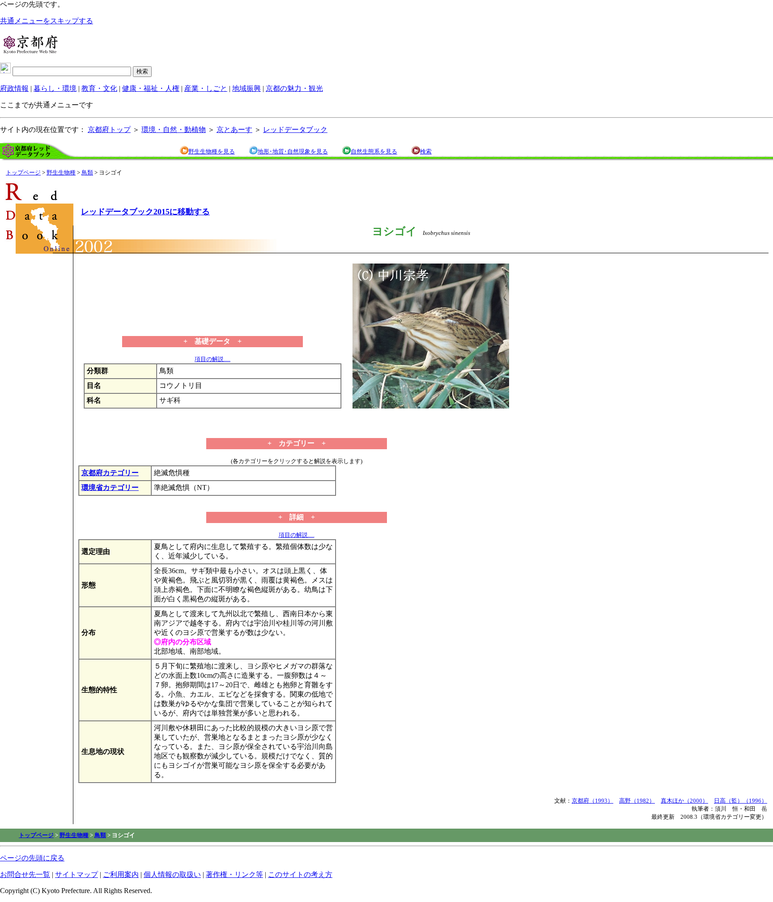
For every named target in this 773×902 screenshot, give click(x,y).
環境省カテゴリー (110, 487)
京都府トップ (109, 129)
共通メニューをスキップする (46, 21)
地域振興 (246, 88)
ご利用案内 (121, 874)
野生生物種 (61, 172)
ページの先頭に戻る (32, 858)
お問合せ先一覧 (25, 874)
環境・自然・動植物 (173, 129)
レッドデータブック (295, 129)
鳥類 (87, 172)
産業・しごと (205, 88)
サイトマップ (76, 874)
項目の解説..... (212, 359)
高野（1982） (637, 800)
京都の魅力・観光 (294, 88)
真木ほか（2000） (684, 800)
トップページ (23, 172)
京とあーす (234, 129)
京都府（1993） (592, 800)
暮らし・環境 (55, 88)
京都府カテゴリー (110, 473)
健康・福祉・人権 (150, 88)
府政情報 (14, 88)
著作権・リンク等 (234, 874)
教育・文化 (99, 88)
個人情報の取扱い (172, 874)
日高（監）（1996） (740, 800)
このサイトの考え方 (300, 874)
